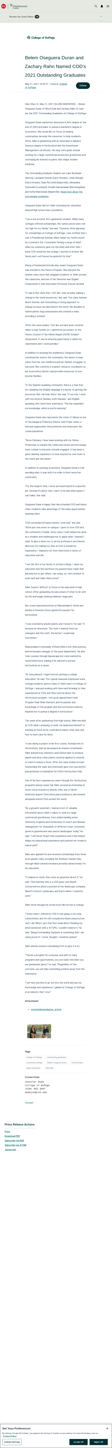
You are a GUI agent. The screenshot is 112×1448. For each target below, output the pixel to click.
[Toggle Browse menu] (101, 16)
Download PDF (12, 1136)
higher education (33, 1068)
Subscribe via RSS (14, 1140)
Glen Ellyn (50, 1068)
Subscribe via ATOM (15, 1145)
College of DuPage (34, 1057)
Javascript (10, 1149)
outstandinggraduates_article (46, 1009)
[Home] (14, 6)
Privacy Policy (9, 1436)
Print (7, 1131)
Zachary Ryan (77, 1063)
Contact (29, 1102)
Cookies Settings (12, 1442)
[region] (56, 1436)
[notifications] (102, 6)
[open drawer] (108, 6)
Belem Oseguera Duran (56, 1063)
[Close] (107, 1428)
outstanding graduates (56, 1057)
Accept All (78, 1442)
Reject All (98, 1442)
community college (34, 1063)
